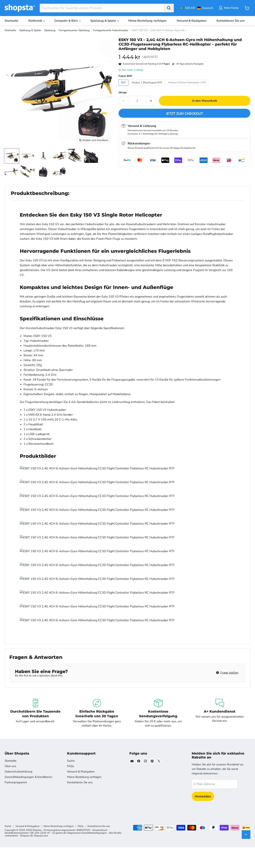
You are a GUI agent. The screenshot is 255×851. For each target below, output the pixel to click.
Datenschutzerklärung (18, 771)
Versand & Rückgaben (191, 21)
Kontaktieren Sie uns (231, 21)
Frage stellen (229, 673)
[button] (196, 8)
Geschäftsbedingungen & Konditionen (28, 777)
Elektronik (35, 21)
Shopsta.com (41, 835)
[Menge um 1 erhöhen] (151, 101)
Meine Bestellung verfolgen (147, 21)
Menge (123, 92)
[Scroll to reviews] (184, 53)
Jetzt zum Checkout (184, 113)
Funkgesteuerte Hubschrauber (110, 30)
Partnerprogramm (16, 782)
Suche (71, 761)
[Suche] (169, 8)
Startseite (11, 21)
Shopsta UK (26, 835)
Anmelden (203, 796)
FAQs (70, 766)
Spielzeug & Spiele (103, 21)
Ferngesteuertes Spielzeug (74, 30)
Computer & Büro (66, 21)
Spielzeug (49, 30)
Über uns (10, 766)
